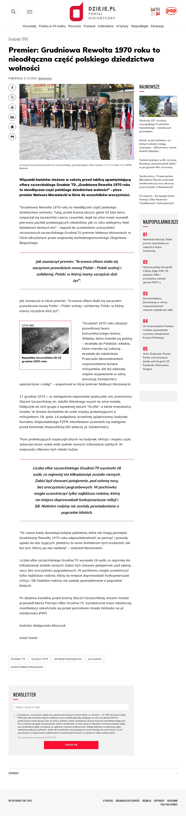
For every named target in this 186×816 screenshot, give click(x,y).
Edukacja (157, 26)
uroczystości (95, 658)
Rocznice (74, 26)
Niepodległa (139, 26)
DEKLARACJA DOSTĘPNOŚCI (128, 800)
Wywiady (29, 26)
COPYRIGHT (159, 800)
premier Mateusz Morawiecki (27, 666)
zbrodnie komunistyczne (68, 658)
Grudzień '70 (18, 658)
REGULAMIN (172, 800)
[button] (176, 774)
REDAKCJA (146, 800)
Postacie (90, 26)
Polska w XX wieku (52, 26)
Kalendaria (106, 26)
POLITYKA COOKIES (169, 804)
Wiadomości (45, 78)
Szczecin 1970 (39, 658)
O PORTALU (108, 800)
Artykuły (122, 26)
